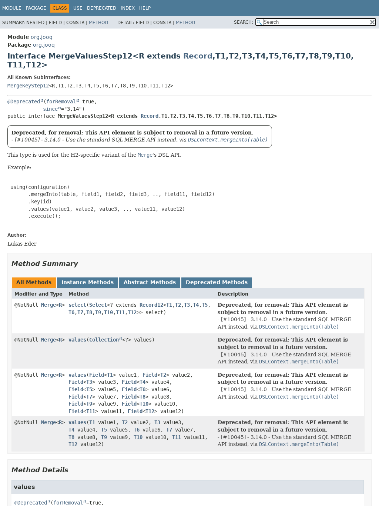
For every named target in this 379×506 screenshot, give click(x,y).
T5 (205, 305)
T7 (80, 312)
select (77, 305)
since (50, 109)
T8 (89, 312)
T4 (196, 305)
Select (98, 305)
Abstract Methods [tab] (150, 282)
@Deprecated (23, 101)
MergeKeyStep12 (28, 86)
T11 (120, 312)
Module (11, 8)
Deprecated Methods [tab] (217, 282)
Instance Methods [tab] (87, 282)
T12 (132, 312)
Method (98, 22)
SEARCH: (243, 22)
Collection (104, 340)
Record (197, 55)
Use (78, 8)
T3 (187, 305)
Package (36, 8)
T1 (169, 305)
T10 (108, 312)
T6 (71, 312)
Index (128, 8)
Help (145, 8)
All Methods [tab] (33, 282)
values (77, 340)
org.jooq (42, 37)
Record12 (151, 305)
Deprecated (101, 8)
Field (96, 375)
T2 (178, 305)
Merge (48, 305)
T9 (98, 312)
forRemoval (61, 101)
